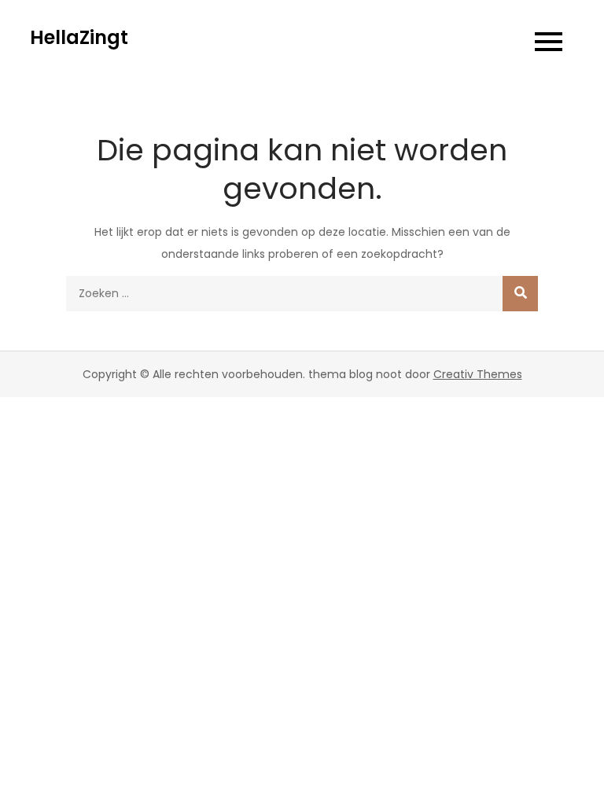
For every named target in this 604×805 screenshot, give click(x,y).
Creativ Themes (477, 374)
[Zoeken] (520, 293)
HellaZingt (79, 37)
